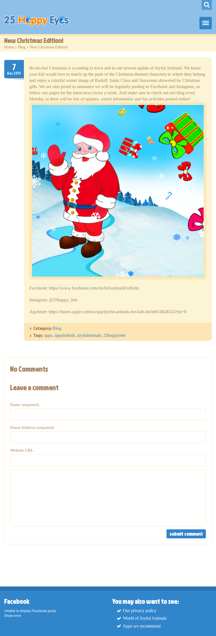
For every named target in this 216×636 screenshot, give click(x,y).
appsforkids (65, 335)
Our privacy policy (139, 610)
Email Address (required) (32, 427)
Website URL (21, 450)
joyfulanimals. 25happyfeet (101, 335)
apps (48, 335)
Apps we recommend (142, 626)
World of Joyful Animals (144, 618)
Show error (12, 616)
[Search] (207, 5)
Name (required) (24, 404)
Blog (22, 47)
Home (9, 47)
